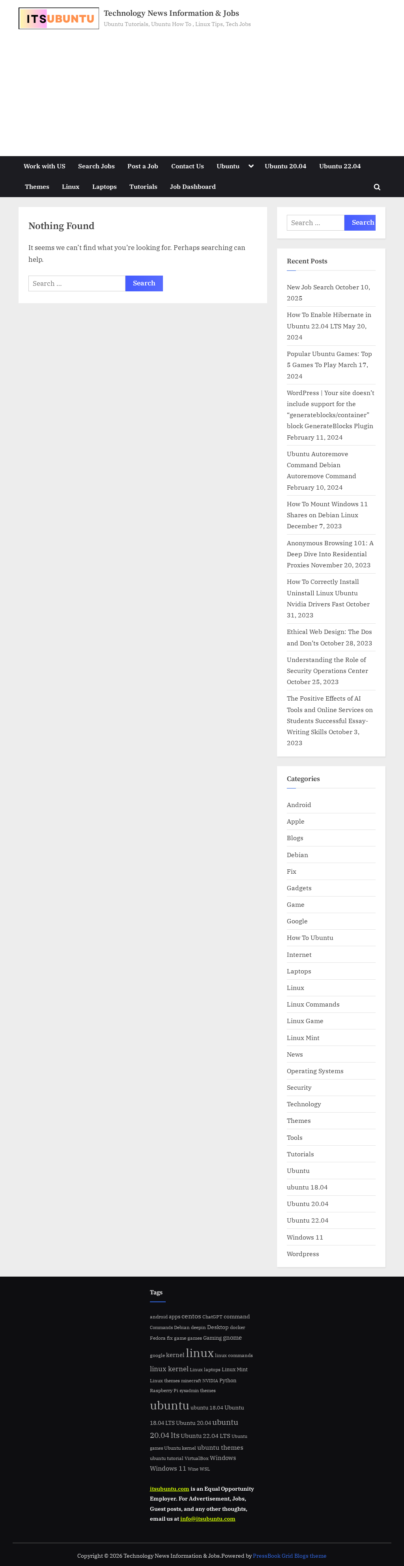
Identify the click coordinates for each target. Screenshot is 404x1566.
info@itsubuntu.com (208, 1518)
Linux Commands (313, 1004)
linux (200, 1352)
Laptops (104, 186)
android (159, 1317)
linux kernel (169, 1368)
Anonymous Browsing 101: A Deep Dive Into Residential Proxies (330, 554)
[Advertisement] (202, 88)
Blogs (295, 837)
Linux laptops (205, 1369)
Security (299, 1087)
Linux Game (305, 1020)
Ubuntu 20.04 (286, 166)
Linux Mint (303, 1037)
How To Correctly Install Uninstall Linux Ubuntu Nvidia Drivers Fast (323, 592)
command (237, 1316)
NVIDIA (210, 1380)
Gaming (212, 1338)
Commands (161, 1327)
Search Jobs (96, 166)
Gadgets (299, 888)
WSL (205, 1468)
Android (299, 804)
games (194, 1338)
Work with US (44, 166)
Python (227, 1380)
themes (208, 1390)
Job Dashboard (193, 186)
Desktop (218, 1327)
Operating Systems (315, 1070)
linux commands (234, 1355)
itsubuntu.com (169, 1488)
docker (237, 1327)
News (295, 1054)
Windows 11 (305, 1237)
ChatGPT (212, 1317)
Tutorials (143, 186)
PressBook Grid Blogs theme (290, 1555)
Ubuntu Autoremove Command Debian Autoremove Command (321, 464)
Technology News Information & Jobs (171, 13)
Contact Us (187, 166)
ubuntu (169, 1405)
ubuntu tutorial (166, 1458)
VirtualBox (197, 1458)
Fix (291, 871)
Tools (295, 1137)
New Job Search (310, 287)
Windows (223, 1458)
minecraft (191, 1380)
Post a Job (142, 166)
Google (297, 921)
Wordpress (303, 1253)
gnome (232, 1337)
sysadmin (189, 1390)
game (180, 1338)
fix (170, 1338)
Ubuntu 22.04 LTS (205, 1435)
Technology (304, 1104)
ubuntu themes (220, 1447)
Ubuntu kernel (180, 1448)
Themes (37, 186)
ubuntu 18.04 (307, 1187)
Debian (297, 854)
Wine (193, 1469)
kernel (175, 1355)
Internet (299, 954)
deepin (198, 1327)
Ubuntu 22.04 (340, 166)
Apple (296, 821)
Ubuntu (228, 166)
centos (191, 1316)
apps (174, 1316)
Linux (70, 186)
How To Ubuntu (310, 937)
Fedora (158, 1338)
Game (296, 904)
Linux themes (165, 1380)
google (157, 1355)
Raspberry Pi (164, 1390)
